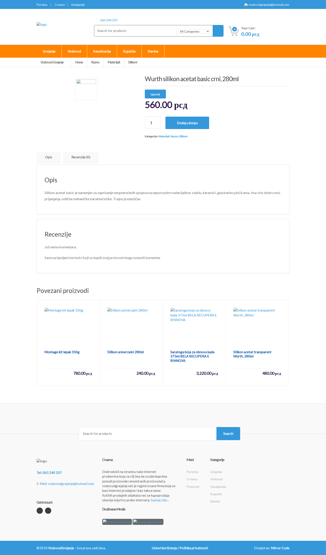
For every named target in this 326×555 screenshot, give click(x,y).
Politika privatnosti (193, 548)
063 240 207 (109, 20)
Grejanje (49, 51)
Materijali (164, 136)
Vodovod (74, 51)
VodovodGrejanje (61, 548)
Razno (174, 136)
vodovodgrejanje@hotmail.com (268, 4)
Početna (42, 4)
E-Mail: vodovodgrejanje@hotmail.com (65, 484)
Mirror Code (280, 548)
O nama (60, 4)
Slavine (153, 51)
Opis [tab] (48, 157)
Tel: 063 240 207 (49, 473)
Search (228, 433)
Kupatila (129, 51)
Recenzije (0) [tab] (80, 157)
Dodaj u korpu (187, 123)
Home (79, 62)
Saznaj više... (160, 500)
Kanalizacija (102, 51)
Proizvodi (193, 486)
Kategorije (78, 4)
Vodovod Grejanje (52, 62)
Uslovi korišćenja (164, 548)
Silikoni (183, 136)
